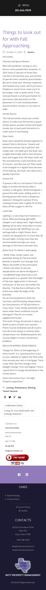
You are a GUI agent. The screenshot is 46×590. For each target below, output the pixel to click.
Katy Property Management (23, 575)
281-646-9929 (9, 446)
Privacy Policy (13, 499)
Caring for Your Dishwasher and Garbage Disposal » (19, 412)
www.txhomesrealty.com (23, 550)
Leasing (10, 387)
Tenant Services (10, 391)
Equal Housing (13, 495)
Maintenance (21, 387)
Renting (31, 387)
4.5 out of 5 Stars (23, 507)
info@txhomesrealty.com (14, 451)
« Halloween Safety (13, 405)
